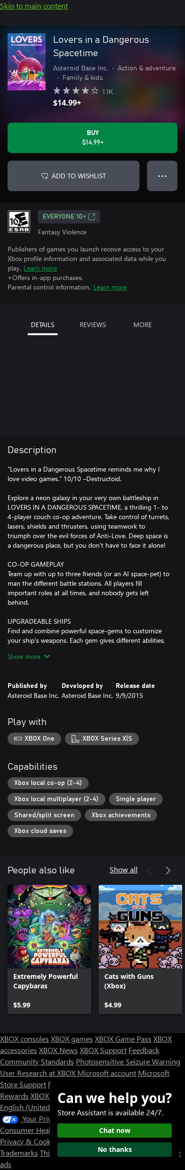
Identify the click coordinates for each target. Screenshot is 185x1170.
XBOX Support (103, 1050)
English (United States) (37, 1107)
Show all (124, 869)
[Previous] (148, 870)
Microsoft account (106, 1073)
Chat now (114, 1130)
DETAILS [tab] (42, 324)
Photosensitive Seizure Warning (128, 1061)
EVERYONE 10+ (64, 216)
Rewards (14, 1096)
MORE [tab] (142, 324)
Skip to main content (34, 5)
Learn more (40, 267)
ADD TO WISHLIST (79, 175)
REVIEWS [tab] (93, 324)
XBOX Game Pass (123, 1039)
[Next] (167, 870)
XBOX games (72, 1039)
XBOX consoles (24, 1039)
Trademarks (19, 1153)
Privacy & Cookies (30, 1141)
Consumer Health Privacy (41, 1130)
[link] (49, 949)
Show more (24, 656)
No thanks (115, 1149)
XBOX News (58, 1050)
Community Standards (37, 1061)
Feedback (144, 1050)
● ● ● (162, 175)
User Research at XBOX (38, 1073)
